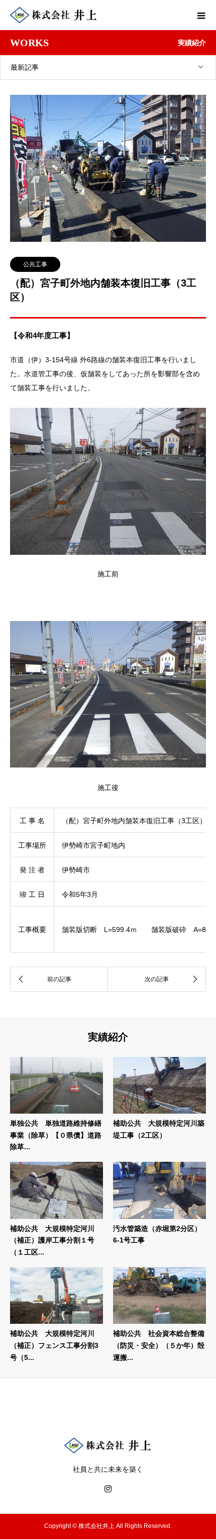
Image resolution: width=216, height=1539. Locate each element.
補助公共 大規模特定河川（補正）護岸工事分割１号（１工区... (52, 1240)
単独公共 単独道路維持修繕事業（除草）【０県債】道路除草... (55, 1135)
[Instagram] (108, 1488)
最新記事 (25, 67)
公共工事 (35, 264)
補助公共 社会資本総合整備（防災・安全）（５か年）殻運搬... (158, 1345)
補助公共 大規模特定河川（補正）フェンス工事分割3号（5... (54, 1345)
